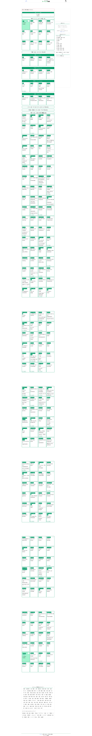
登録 (26, 0)
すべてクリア (62, 29)
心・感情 (29, 698)
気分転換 (24, 713)
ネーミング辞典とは (60, 55)
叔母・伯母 (29, 713)
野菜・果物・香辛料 (31, 694)
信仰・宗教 (36, 702)
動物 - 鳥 (39, 688)
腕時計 (33, 713)
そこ (48, 713)
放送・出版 (39, 692)
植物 (29, 704)
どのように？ (34, 715)
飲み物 (43, 692)
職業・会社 (46, 702)
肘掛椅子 (29, 715)
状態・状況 (41, 702)
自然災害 (28, 688)
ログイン (26, 1)
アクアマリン (41, 713)
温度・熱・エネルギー (29, 708)
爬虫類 (50, 694)
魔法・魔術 (37, 698)
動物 (44, 690)
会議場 (42, 717)
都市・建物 (41, 690)
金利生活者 (49, 715)
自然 (48, 688)
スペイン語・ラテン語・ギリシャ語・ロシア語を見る (38, 107)
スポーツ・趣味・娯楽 (30, 706)
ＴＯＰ (40, 734)
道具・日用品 (37, 704)
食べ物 (42, 696)
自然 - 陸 (46, 696)
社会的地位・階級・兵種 (31, 690)
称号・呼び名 (38, 694)
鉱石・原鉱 (39, 715)
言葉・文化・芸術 (38, 706)
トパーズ (32, 717)
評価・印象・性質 (40, 700)
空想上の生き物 (33, 692)
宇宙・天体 (43, 704)
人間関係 (46, 698)
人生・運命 (32, 688)
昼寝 (28, 717)
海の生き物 (26, 696)
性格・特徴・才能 (32, 696)
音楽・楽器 (48, 690)
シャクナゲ (44, 715)
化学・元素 (26, 702)
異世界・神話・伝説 (61, 37)
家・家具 (46, 692)
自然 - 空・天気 (37, 708)
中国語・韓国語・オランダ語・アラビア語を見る (38, 110)
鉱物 (37, 696)
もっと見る (24, 91)
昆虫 (32, 702)
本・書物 (46, 694)
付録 (45, 713)
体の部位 (32, 704)
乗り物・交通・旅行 (48, 706)
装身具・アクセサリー (32, 700)
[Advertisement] (46, 5)
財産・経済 (44, 688)
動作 (24, 688)
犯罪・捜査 (42, 698)
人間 (36, 688)
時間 (42, 694)
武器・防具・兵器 (48, 700)
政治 (33, 698)
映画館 (25, 717)
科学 (41, 708)
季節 (39, 717)
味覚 (29, 702)
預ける (36, 717)
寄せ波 (36, 713)
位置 (39, 696)
